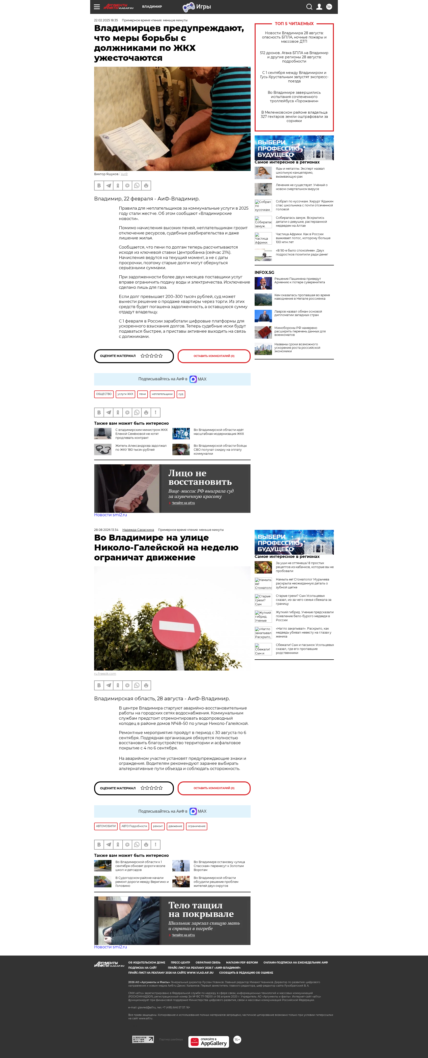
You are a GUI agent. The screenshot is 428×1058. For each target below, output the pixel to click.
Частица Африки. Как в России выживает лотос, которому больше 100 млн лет (303, 238)
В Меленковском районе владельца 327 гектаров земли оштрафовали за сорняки (294, 116)
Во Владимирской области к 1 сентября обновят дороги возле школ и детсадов (140, 866)
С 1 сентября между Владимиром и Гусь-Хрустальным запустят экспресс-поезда (294, 77)
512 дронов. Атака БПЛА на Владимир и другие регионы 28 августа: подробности (294, 57)
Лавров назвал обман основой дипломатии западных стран (298, 313)
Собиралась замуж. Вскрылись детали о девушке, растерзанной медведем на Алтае (301, 221)
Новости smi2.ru (110, 515)
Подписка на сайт (142, 967)
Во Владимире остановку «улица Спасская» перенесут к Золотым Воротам (219, 866)
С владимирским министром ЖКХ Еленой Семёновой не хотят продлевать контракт (141, 434)
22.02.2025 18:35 (106, 20)
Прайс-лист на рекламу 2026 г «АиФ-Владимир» (204, 967)
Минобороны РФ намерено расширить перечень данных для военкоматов (300, 331)
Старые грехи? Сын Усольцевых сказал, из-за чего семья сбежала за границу (303, 600)
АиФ (124, 174)
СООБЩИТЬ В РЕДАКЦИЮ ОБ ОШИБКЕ (246, 972)
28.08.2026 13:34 (106, 530)
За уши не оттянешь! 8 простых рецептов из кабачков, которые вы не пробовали (305, 567)
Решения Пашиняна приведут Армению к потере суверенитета (299, 280)
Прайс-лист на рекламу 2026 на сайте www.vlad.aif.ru (171, 972)
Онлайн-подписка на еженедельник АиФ (296, 962)
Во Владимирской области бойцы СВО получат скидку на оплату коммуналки (220, 449)
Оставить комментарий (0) (214, 356)
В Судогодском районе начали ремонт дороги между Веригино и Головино (142, 882)
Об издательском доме (146, 962)
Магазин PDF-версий (242, 962)
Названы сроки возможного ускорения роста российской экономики (297, 348)
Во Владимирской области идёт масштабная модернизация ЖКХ (219, 432)
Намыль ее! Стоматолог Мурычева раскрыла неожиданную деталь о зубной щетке (302, 583)
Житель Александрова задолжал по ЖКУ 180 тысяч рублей (141, 447)
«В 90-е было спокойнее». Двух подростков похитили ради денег (302, 252)
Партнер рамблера (171, 1039)
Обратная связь (208, 962)
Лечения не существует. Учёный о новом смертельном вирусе (302, 187)
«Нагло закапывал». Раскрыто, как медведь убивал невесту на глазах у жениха (303, 632)
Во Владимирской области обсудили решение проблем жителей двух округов (216, 882)
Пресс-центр (180, 962)
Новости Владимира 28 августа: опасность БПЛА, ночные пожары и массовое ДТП (294, 37)
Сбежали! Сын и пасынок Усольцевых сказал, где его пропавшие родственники (305, 649)
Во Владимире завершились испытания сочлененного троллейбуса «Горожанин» (294, 97)
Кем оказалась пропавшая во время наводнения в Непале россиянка (302, 296)
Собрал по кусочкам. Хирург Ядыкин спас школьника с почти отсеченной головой (304, 205)
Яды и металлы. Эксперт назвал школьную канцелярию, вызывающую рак (300, 172)
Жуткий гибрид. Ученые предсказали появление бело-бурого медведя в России (305, 616)
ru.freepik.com (105, 673)
